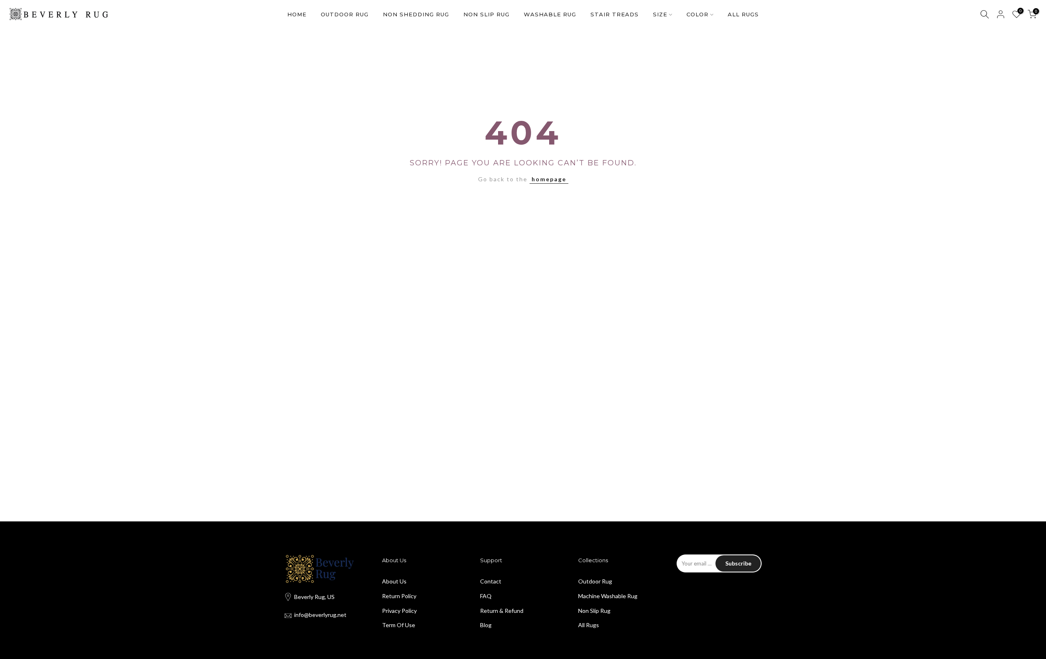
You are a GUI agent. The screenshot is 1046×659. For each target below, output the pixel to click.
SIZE (660, 14)
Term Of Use (398, 624)
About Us (394, 581)
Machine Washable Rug (607, 595)
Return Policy (399, 595)
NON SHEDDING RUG (416, 14)
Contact (490, 581)
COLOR (697, 14)
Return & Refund (501, 610)
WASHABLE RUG (550, 14)
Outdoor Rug (595, 581)
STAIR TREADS (614, 14)
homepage (549, 179)
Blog (486, 624)
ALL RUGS (743, 14)
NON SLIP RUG (486, 14)
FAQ (486, 595)
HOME (296, 14)
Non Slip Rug (594, 610)
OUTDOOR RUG (345, 14)
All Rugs (588, 624)
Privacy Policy (399, 610)
